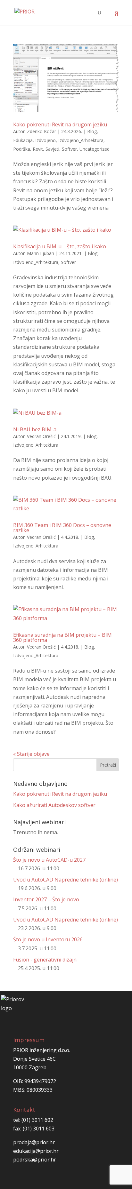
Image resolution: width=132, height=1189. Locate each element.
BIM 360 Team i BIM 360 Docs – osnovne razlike (62, 528)
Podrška (21, 149)
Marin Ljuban (40, 253)
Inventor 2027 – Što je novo (46, 899)
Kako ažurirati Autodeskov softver (54, 805)
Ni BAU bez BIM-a (34, 429)
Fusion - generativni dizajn (45, 959)
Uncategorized (94, 149)
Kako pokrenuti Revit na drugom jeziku (60, 124)
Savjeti (52, 149)
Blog (92, 131)
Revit (38, 149)
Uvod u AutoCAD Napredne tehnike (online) (65, 879)
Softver (69, 149)
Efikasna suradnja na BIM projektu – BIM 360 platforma (62, 637)
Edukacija (23, 140)
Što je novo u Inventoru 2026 (48, 939)
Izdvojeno (45, 140)
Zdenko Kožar (41, 131)
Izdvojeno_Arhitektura (80, 140)
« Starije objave (31, 753)
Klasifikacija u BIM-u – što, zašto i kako (59, 246)
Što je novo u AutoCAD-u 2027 (49, 859)
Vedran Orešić (41, 436)
